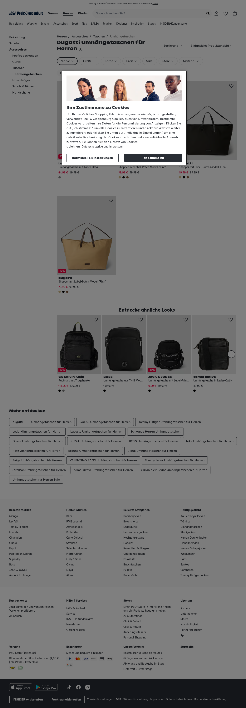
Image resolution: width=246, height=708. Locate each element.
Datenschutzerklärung (94, 146)
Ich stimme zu (153, 157)
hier (100, 141)
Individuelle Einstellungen (92, 157)
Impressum (116, 146)
